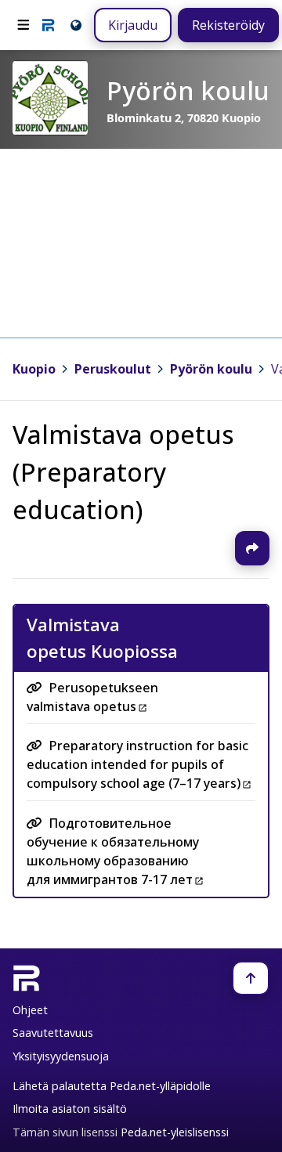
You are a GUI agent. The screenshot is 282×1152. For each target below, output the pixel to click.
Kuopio (34, 368)
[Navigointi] (23, 25)
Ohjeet (30, 1009)
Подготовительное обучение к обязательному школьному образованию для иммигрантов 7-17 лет (113, 851)
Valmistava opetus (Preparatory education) (123, 471)
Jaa (252, 548)
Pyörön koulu (211, 368)
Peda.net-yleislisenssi (175, 1132)
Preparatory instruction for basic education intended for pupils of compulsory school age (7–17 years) (137, 765)
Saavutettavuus (53, 1032)
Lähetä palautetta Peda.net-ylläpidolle (112, 1085)
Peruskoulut (112, 368)
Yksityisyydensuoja (61, 1056)
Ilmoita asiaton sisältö (70, 1108)
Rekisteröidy (228, 25)
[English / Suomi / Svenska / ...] (75, 24)
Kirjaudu (132, 25)
